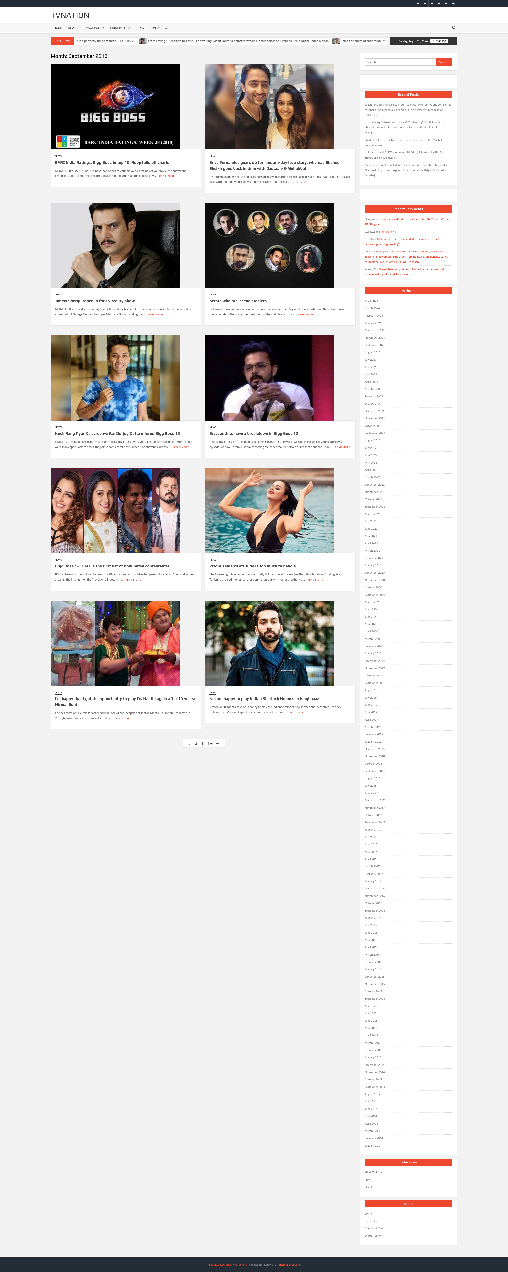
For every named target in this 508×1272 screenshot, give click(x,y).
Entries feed (372, 1221)
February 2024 (374, 315)
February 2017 (374, 873)
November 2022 (375, 418)
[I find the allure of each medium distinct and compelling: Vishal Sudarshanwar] (268, 41)
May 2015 (371, 1028)
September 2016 (375, 910)
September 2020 (375, 594)
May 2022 (371, 462)
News (72, 27)
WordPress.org (374, 1235)
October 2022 (373, 425)
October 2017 (373, 815)
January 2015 (373, 1057)
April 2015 (371, 1035)
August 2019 (372, 690)
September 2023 (375, 345)
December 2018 (375, 749)
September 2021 (375, 506)
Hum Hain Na (387, 231)
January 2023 (373, 403)
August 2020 (372, 602)
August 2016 (372, 917)
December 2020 (375, 572)
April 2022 (371, 469)
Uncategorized (374, 1187)
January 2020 (373, 653)
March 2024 (372, 308)
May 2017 (371, 851)
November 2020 (375, 580)
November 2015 (375, 984)
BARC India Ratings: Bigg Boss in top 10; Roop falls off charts (112, 162)
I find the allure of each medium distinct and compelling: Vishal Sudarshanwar (327, 41)
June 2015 (371, 1020)
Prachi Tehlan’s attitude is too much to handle (252, 566)
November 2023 (375, 337)
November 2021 (375, 491)
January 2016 (373, 969)
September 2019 (375, 682)
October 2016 (373, 903)
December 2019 (375, 660)
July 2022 (371, 447)
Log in (368, 1213)
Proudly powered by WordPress (227, 1264)
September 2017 (375, 822)
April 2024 (371, 301)
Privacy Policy (93, 27)
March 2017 (372, 866)
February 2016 (374, 962)
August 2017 (372, 829)
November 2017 (375, 807)
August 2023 (372, 352)
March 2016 (372, 954)
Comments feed (374, 1228)
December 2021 (375, 484)
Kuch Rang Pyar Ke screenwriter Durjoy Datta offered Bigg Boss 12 (117, 433)
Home (58, 27)
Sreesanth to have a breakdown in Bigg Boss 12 (253, 433)
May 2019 (371, 712)
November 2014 (375, 1072)
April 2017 (371, 859)
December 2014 (375, 1064)
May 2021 (371, 536)
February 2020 (374, 646)
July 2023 (371, 359)
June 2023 (371, 367)
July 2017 (371, 837)
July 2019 (371, 697)
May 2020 (371, 624)
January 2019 (373, 741)
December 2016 (375, 888)
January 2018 (373, 793)
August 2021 (372, 514)
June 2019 (371, 704)
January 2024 (373, 323)
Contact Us (158, 27)
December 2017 (375, 800)
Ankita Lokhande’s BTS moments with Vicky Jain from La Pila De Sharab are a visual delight (404, 155)
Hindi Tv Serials (121, 27)
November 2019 (375, 668)
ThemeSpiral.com (289, 1264)
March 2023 (372, 389)
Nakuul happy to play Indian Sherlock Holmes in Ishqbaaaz (264, 698)
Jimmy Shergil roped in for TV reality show (95, 300)
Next (211, 743)
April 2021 (371, 543)
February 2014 (374, 1138)
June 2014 (371, 1108)
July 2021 (371, 521)
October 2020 (373, 587)
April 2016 (371, 947)
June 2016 (371, 932)
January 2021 (373, 565)
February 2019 (374, 734)
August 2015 (372, 1006)
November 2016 (375, 895)
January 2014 (373, 1145)
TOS (141, 27)
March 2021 (372, 550)
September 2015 (375, 998)
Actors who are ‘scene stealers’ (238, 300)
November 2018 (375, 756)
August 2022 (372, 440)
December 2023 (375, 330)
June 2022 (371, 455)
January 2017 (373, 881)
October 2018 (373, 763)
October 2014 (373, 1079)
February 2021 (374, 558)
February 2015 (374, 1050)
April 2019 (371, 719)
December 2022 (375, 411)
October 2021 (373, 499)
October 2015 (373, 991)
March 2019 (372, 727)
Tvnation (70, 15)
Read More (167, 175)
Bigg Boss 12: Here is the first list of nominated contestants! (112, 566)
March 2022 (372, 477)
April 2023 (371, 381)
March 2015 (372, 1042)
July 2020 (371, 609)
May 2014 (371, 1116)
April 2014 (371, 1123)
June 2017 (371, 844)
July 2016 (371, 925)
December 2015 (375, 976)
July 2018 (371, 785)
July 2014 (371, 1101)
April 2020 (371, 631)
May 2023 (371, 374)
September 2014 (375, 1086)
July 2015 (371, 1013)
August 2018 (372, 778)
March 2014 (372, 1130)
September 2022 (375, 433)
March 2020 (372, 638)
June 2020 (371, 616)
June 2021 (371, 528)
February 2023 (374, 396)
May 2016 (371, 939)
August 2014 (372, 1094)
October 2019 (373, 675)
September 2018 (375, 771)
